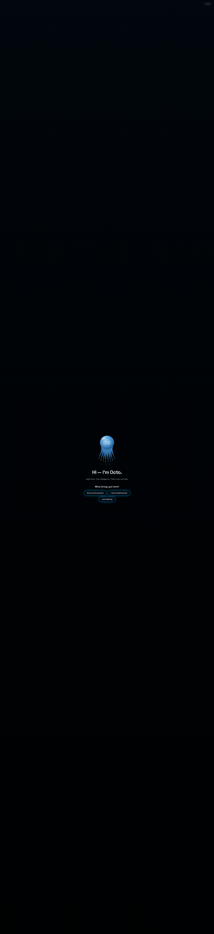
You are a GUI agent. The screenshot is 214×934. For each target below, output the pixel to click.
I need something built (118, 493)
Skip (208, 4)
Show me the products (95, 493)
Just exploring (107, 499)
